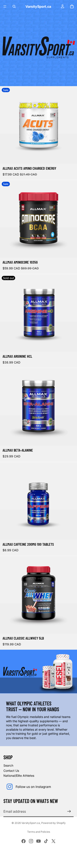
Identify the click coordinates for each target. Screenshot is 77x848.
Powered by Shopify (53, 823)
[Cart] (72, 6)
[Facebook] (23, 841)
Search (8, 765)
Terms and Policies (38, 831)
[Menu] (5, 6)
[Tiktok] (46, 841)
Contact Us (11, 770)
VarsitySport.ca (30, 823)
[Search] (14, 6)
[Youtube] (38, 841)
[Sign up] (69, 811)
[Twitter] (53, 841)
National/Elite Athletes (18, 775)
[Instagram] (31, 841)
